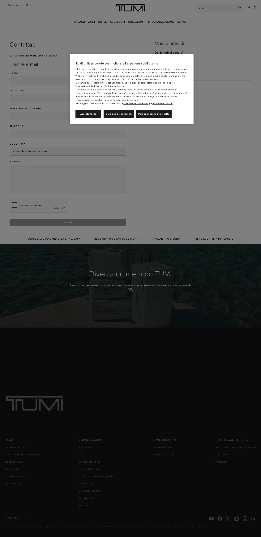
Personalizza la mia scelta (154, 114)
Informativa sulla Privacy (88, 86)
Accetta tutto (88, 114)
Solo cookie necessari (119, 114)
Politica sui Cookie (115, 86)
